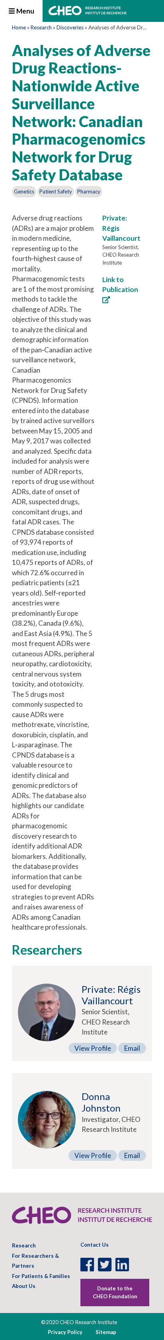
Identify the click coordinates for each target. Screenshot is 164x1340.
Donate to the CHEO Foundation (115, 1292)
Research (41, 27)
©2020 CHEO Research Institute (79, 1322)
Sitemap (106, 1332)
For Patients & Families (41, 1276)
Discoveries (70, 27)
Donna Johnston (101, 1102)
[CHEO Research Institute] (88, 13)
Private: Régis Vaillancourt (111, 994)
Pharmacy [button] (88, 191)
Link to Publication (120, 284)
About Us (23, 1286)
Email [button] (132, 1048)
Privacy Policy (65, 1332)
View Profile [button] (92, 1048)
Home (19, 27)
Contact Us (94, 1244)
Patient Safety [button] (55, 191)
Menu (24, 11)
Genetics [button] (24, 191)
